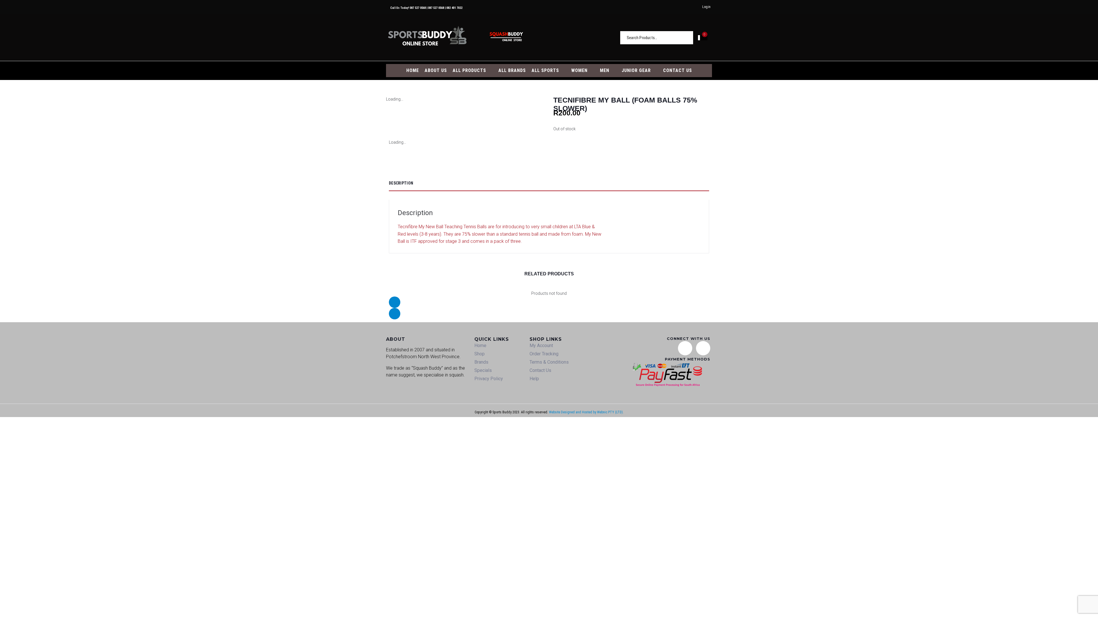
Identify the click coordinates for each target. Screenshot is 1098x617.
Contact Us (540, 370)
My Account (541, 345)
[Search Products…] (654, 37)
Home (480, 345)
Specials (483, 370)
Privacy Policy (488, 378)
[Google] (685, 348)
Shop (479, 353)
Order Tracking (544, 353)
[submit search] (689, 37)
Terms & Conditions (549, 362)
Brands (481, 362)
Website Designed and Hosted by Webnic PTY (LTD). (586, 412)
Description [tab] (401, 183)
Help (534, 378)
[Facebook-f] (703, 348)
